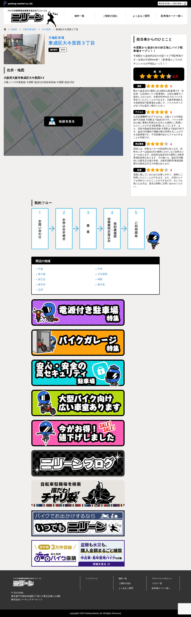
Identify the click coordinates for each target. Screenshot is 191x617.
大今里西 (46, 29)
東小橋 (41, 274)
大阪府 (13, 29)
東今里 (101, 284)
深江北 (41, 279)
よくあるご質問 (126, 588)
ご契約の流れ (125, 583)
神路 (100, 279)
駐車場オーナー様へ (161, 588)
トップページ (91, 578)
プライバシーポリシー (162, 578)
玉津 (40, 289)
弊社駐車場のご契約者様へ (171, 3)
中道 (40, 268)
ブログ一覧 (157, 583)
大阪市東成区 (29, 29)
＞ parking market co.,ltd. (18, 3)
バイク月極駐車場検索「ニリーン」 (27, 582)
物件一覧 (123, 578)
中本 (100, 268)
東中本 (41, 284)
